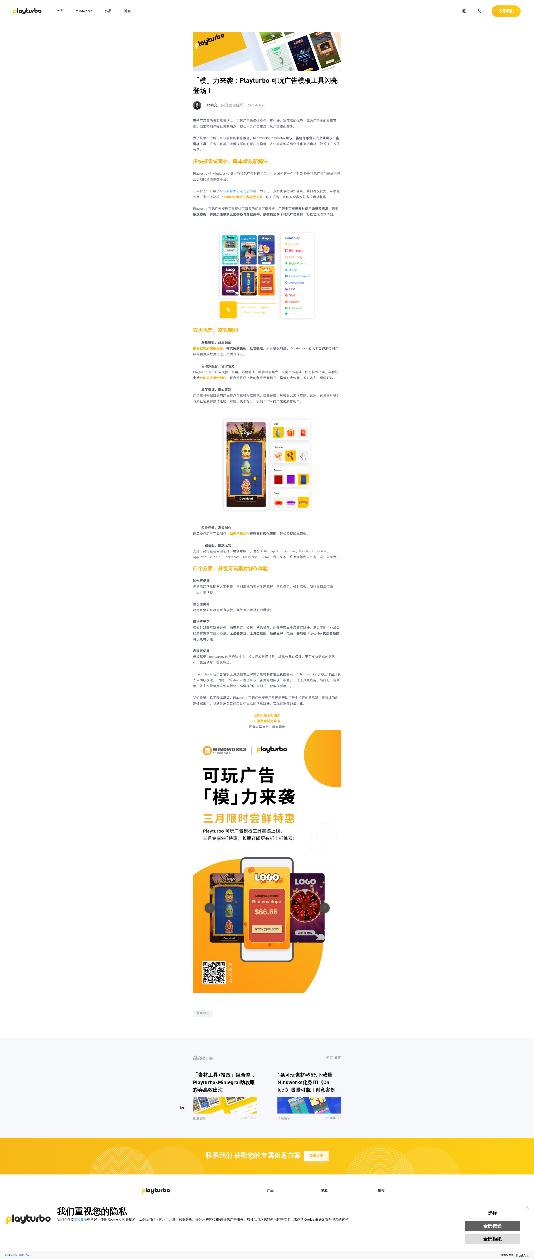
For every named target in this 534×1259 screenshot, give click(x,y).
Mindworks (84, 11)
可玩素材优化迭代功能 (236, 191)
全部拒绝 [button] (492, 1239)
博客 (127, 11)
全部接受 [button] (492, 1226)
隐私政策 (80, 1219)
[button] (527, 1207)
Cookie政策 (11, 1254)
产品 (60, 11)
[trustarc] (522, 1254)
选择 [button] (492, 1213)
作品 (108, 11)
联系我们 (506, 11)
